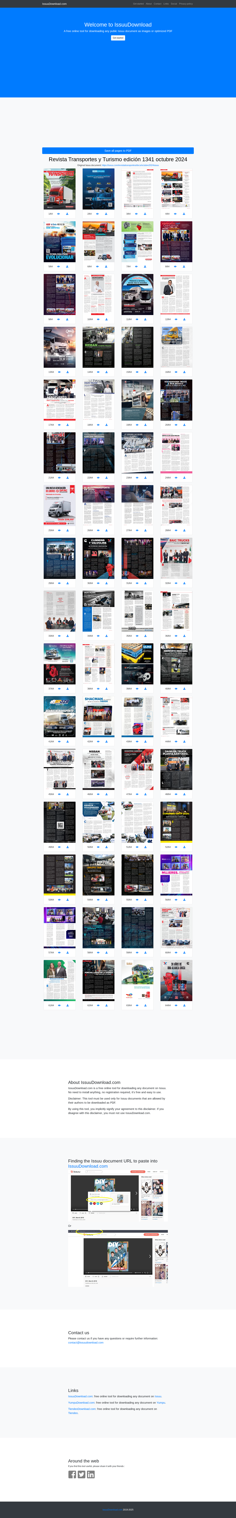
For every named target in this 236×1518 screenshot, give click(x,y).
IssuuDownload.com (54, 3)
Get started (138, 4)
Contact (157, 4)
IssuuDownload (133, 25)
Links (166, 4)
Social (174, 4)
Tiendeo (73, 1413)
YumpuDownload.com (81, 1402)
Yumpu (161, 1402)
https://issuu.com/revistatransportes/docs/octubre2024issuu (130, 165)
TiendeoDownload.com (82, 1408)
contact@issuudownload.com (86, 1342)
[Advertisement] (118, 62)
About (149, 4)
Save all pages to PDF (118, 150)
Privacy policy (186, 4)
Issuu (121, 31)
